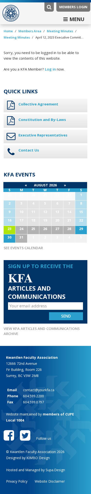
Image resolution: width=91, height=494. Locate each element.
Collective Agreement (38, 104)
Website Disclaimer (50, 481)
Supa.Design (55, 470)
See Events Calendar (23, 247)
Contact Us (28, 150)
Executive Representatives (42, 135)
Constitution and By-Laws (42, 119)
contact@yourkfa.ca (38, 390)
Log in (50, 69)
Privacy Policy (16, 481)
